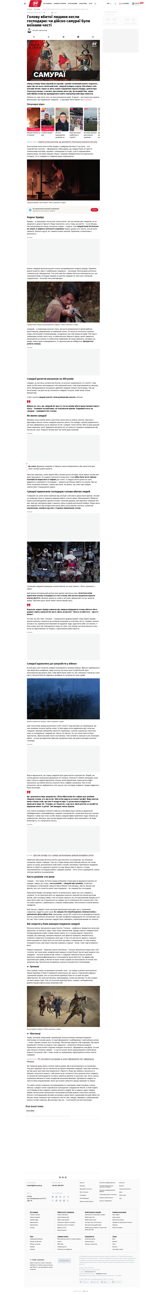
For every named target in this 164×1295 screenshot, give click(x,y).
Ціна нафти (116, 1215)
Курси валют (116, 1217)
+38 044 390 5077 (58, 1185)
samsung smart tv (117, 1282)
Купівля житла (89, 1241)
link (52, 1197)
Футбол (114, 1241)
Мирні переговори (63, 1220)
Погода (32, 1227)
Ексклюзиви (72, 3)
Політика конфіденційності (107, 1182)
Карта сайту (122, 1195)
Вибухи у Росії (62, 1227)
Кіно (31, 1236)
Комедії (32, 1247)
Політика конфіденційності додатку (107, 1191)
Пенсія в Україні (117, 1227)
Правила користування (86, 1201)
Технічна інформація (105, 1200)
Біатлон (114, 1247)
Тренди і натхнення (91, 1244)
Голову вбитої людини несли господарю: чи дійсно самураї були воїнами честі (65, 9)
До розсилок (64, 1260)
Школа (60, 1241)
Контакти (122, 1182)
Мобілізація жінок (90, 1220)
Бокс (113, 1239)
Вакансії (121, 1185)
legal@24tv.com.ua (101, 1273)
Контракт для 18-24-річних (93, 1222)
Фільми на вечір (35, 1244)
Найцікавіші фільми (36, 1239)
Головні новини (35, 1215)
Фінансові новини (118, 1220)
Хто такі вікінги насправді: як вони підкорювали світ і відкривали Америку (60, 1060)
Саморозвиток (62, 1247)
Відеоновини (34, 1222)
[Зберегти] (93, 36)
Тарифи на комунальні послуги (122, 1222)
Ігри (90, 3)
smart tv (105, 1282)
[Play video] (63, 60)
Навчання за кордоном (65, 1249)
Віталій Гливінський (40, 30)
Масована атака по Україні (66, 1225)
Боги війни (37, 9)
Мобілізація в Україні (93, 1212)
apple (94, 1282)
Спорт (114, 1236)
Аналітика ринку (90, 1239)
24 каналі (87, 100)
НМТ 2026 (60, 1244)
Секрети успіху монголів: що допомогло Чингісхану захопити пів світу (67, 142)
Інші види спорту (117, 1249)
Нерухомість (89, 1236)
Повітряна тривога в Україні (66, 1222)
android (84, 1282)
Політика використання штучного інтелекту (106, 1186)
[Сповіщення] (115, 3)
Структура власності (125, 1189)
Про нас (82, 1182)
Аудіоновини (34, 1225)
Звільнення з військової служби (95, 1215)
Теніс (114, 1244)
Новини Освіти (63, 1236)
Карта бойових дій (63, 1217)
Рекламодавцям (84, 1198)
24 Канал (29, 9)
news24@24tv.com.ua (34, 1185)
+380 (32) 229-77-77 (90, 1271)
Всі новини (47, 3)
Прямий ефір (34, 1220)
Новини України (60, 3)
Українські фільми (35, 1241)
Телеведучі (83, 1195)
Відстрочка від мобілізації (93, 1225)
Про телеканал (84, 1192)
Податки (115, 1225)
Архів (120, 1192)
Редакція (82, 1185)
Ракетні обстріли (63, 1215)
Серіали (32, 1249)
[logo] (35, 3)
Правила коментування (106, 1197)
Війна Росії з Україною (66, 1212)
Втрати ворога (62, 1230)
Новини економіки (119, 1212)
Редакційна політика (86, 1189)
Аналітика (83, 3)
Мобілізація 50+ (90, 1217)
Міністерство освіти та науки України (69, 1239)
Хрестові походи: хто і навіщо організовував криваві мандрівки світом (63, 855)
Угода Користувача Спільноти (108, 1194)
